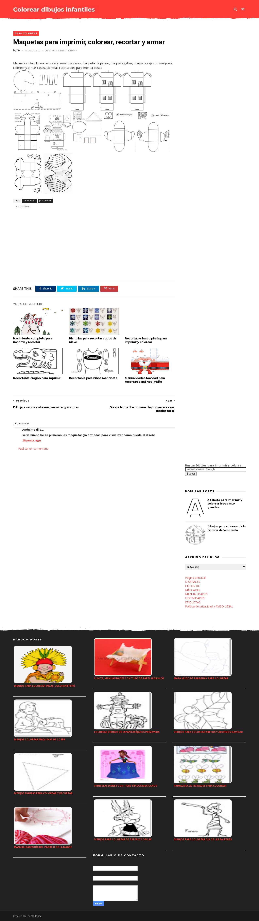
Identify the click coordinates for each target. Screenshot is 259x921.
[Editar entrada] (22, 206)
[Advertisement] (60, 213)
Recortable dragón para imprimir (37, 378)
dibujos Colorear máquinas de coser (39, 739)
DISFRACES (192, 582)
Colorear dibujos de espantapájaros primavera (126, 732)
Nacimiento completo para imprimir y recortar (32, 340)
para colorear (26, 33)
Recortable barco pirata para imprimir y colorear (146, 340)
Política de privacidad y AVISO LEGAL (209, 606)
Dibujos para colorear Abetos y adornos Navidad (208, 732)
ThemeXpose (34, 916)
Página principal (195, 578)
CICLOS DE (192, 586)
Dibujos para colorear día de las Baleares (203, 839)
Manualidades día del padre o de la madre (43, 847)
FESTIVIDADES (195, 598)
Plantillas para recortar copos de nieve (93, 340)
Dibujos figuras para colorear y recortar (43, 793)
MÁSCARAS (192, 590)
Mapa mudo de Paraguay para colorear (201, 678)
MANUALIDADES (196, 594)
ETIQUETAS (193, 602)
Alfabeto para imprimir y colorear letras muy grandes (224, 503)
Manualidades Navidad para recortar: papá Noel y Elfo (145, 380)
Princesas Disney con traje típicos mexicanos (125, 785)
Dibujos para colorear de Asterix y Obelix (123, 839)
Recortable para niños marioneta (93, 378)
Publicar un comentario (33, 448)
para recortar (45, 200)
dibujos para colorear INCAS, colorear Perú (44, 686)
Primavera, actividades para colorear (200, 785)
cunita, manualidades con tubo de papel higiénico (129, 678)
